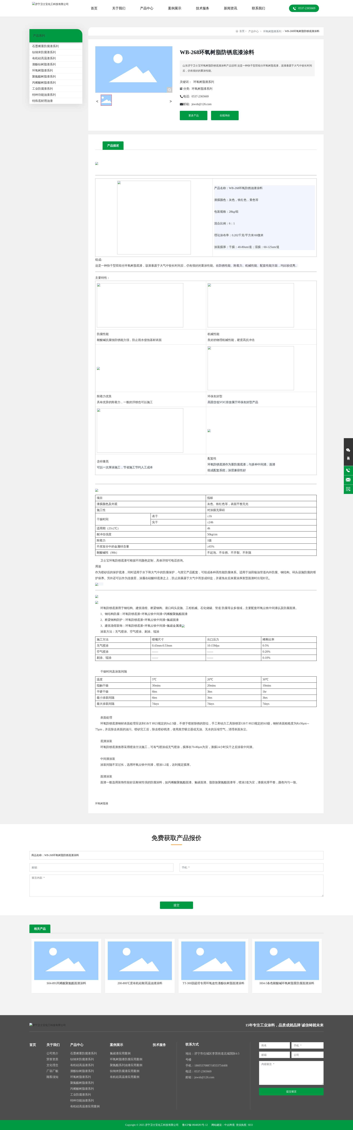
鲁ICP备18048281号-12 (195, 1125)
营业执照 (240, 1125)
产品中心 (253, 31)
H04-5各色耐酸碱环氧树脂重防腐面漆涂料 (287, 983)
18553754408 (219, 1065)
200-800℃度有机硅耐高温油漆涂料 (139, 983)
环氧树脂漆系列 (272, 31)
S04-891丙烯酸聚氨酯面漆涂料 (66, 983)
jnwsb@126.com (201, 104)
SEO (250, 1125)
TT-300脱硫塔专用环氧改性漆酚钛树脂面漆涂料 (213, 983)
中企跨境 (229, 1125)
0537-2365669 (200, 96)
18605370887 (202, 1065)
